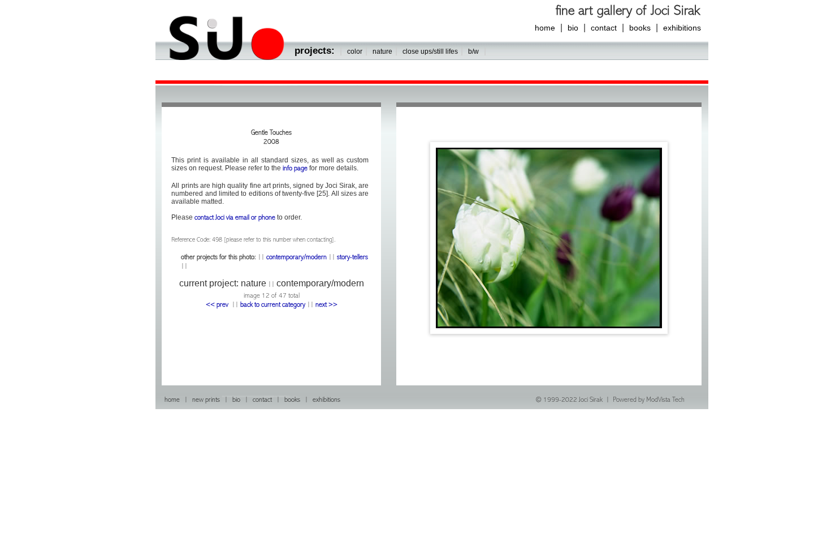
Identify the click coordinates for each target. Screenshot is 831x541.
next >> (326, 305)
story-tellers (351, 258)
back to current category (272, 305)
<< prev (218, 305)
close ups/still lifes (430, 51)
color (354, 51)
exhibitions (682, 27)
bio (573, 27)
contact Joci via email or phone (234, 218)
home (545, 27)
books (640, 27)
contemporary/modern (296, 258)
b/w (473, 51)
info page (295, 169)
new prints (206, 400)
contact (604, 27)
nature (382, 51)
